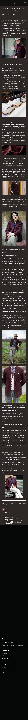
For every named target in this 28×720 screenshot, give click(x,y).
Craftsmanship (5, 503)
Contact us (4, 653)
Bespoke (6, 504)
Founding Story (5, 670)
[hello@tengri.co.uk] (4, 639)
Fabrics (12, 503)
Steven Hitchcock (14, 158)
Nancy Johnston (11, 14)
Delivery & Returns (6, 655)
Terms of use (5, 658)
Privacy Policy (5, 661)
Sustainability (18, 503)
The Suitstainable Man (18, 20)
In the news (4, 672)
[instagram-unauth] (2, 639)
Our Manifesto (5, 667)
